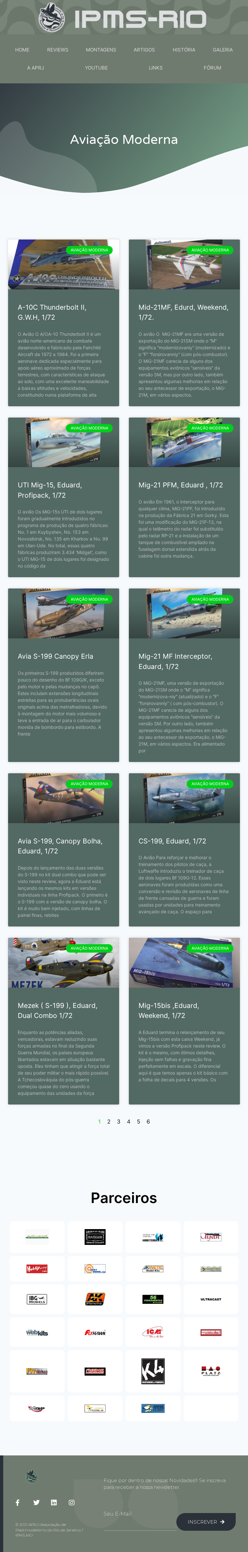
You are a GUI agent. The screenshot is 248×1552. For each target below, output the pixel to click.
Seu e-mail (118, 1514)
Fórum (212, 68)
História (184, 50)
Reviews (57, 50)
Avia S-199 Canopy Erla (55, 656)
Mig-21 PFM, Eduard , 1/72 (181, 485)
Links (156, 68)
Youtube (96, 68)
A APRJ (35, 68)
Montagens (101, 50)
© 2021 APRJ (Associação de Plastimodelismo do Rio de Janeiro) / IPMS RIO (49, 1530)
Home (22, 50)
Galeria (223, 50)
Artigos (144, 50)
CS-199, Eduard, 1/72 (172, 841)
